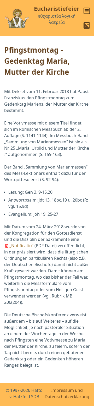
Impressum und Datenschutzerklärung (67, 393)
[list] (87, 10)
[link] (86, 11)
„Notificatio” (21, 245)
